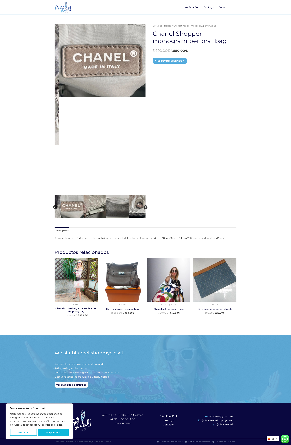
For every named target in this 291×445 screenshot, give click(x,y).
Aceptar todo (53, 432)
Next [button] (144, 206)
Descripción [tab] (62, 230)
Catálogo (209, 7)
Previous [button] (54, 206)
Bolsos (167, 26)
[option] (100, 60)
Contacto (224, 7)
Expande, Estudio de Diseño (96, 441)
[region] (39, 421)
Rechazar (23, 432)
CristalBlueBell (190, 7)
